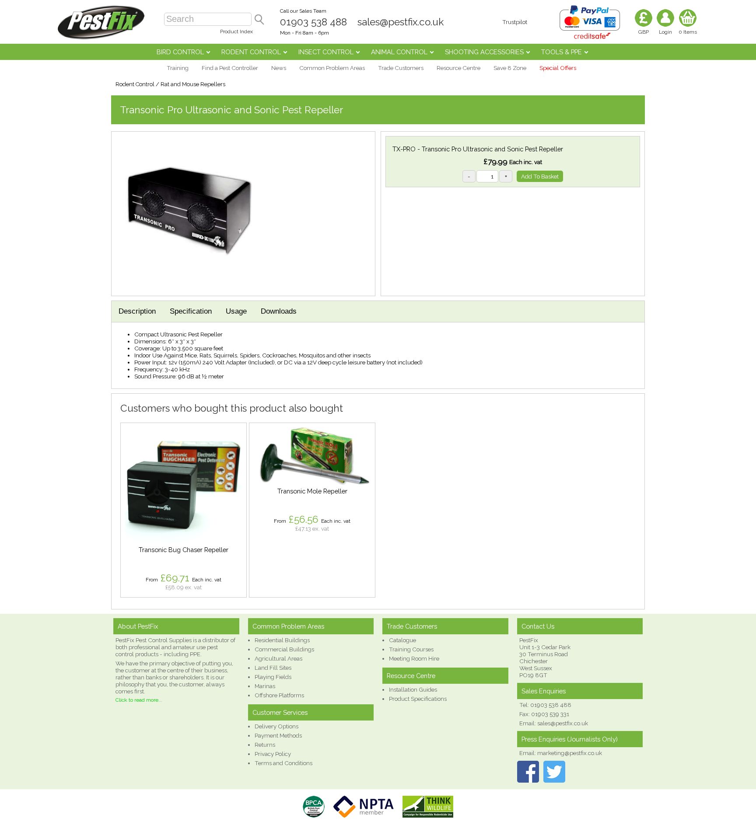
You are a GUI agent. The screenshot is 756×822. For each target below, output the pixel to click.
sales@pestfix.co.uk (400, 22)
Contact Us (538, 626)
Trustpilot (514, 21)
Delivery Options (276, 726)
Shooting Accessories (484, 52)
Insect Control (326, 52)
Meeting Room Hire (414, 658)
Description (137, 311)
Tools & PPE (561, 52)
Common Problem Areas (332, 67)
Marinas (265, 685)
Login (665, 32)
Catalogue (402, 640)
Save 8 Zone (510, 67)
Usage (236, 311)
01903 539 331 (550, 713)
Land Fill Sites (273, 667)
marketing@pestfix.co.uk (569, 752)
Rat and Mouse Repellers (193, 84)
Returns (265, 744)
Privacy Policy (273, 753)
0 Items (688, 32)
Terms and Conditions (283, 762)
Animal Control (399, 52)
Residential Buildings (282, 640)
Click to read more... (139, 700)
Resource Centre (458, 67)
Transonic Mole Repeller (312, 491)
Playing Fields (273, 676)
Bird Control (180, 52)
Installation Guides (413, 689)
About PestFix (138, 626)
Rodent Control (251, 52)
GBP (643, 32)
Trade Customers (401, 67)
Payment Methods (278, 735)
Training (178, 67)
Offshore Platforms (279, 695)
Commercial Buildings (284, 649)
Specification (191, 311)
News (278, 67)
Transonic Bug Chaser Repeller (183, 549)
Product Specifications (418, 698)
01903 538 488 (313, 22)
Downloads (279, 311)
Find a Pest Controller (230, 67)
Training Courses (411, 649)
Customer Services (280, 712)
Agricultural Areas (278, 658)
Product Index (236, 31)
